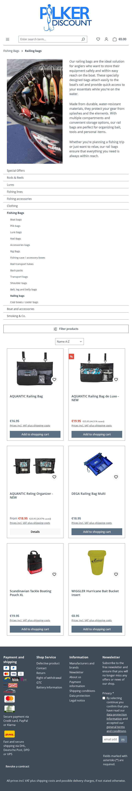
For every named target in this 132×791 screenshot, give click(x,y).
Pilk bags (15, 225)
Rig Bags (15, 251)
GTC (39, 682)
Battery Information (49, 687)
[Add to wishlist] (54, 379)
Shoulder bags (18, 283)
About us (75, 677)
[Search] (83, 39)
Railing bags (17, 295)
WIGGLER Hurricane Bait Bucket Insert (95, 593)
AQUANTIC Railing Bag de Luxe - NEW (95, 398)
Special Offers (16, 170)
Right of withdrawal (48, 678)
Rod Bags (15, 238)
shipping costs (45, 781)
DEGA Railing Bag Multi (89, 494)
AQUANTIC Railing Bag (26, 396)
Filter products (68, 329)
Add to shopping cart (35, 434)
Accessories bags (20, 245)
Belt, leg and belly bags (23, 289)
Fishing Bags (15, 213)
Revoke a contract (17, 766)
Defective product (48, 663)
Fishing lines (15, 192)
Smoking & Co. (16, 316)
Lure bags (16, 232)
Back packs (16, 270)
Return (40, 673)
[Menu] (7, 39)
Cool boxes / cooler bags (24, 302)
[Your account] (106, 39)
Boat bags (16, 219)
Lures (10, 185)
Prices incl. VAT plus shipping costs (30, 425)
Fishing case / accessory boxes (27, 257)
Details (35, 532)
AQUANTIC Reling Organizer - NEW (31, 495)
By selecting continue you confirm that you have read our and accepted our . (117, 714)
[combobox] (49, 39)
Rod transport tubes (22, 264)
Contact (41, 668)
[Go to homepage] (66, 17)
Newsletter (76, 672)
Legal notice (77, 700)
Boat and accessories (20, 309)
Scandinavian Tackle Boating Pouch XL (30, 593)
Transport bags (19, 276)
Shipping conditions (82, 691)
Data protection (79, 696)
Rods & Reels (15, 178)
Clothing (12, 206)
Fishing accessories (19, 199)
